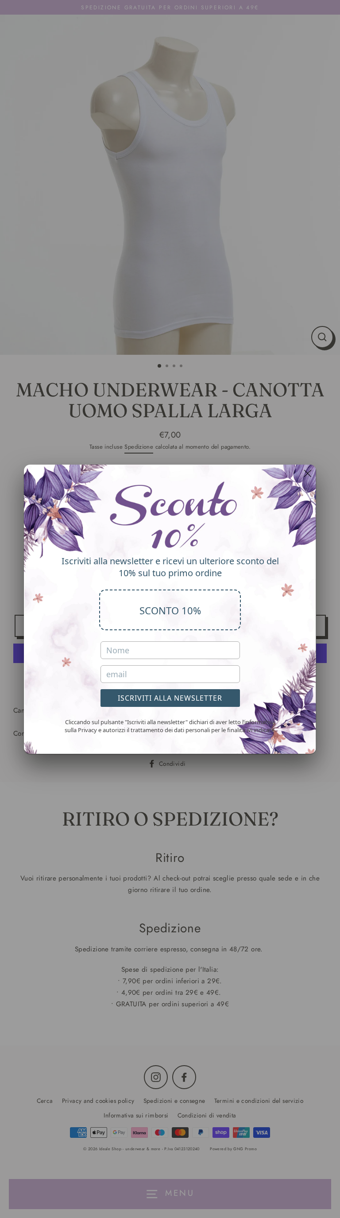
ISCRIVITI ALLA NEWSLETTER (170, 698)
